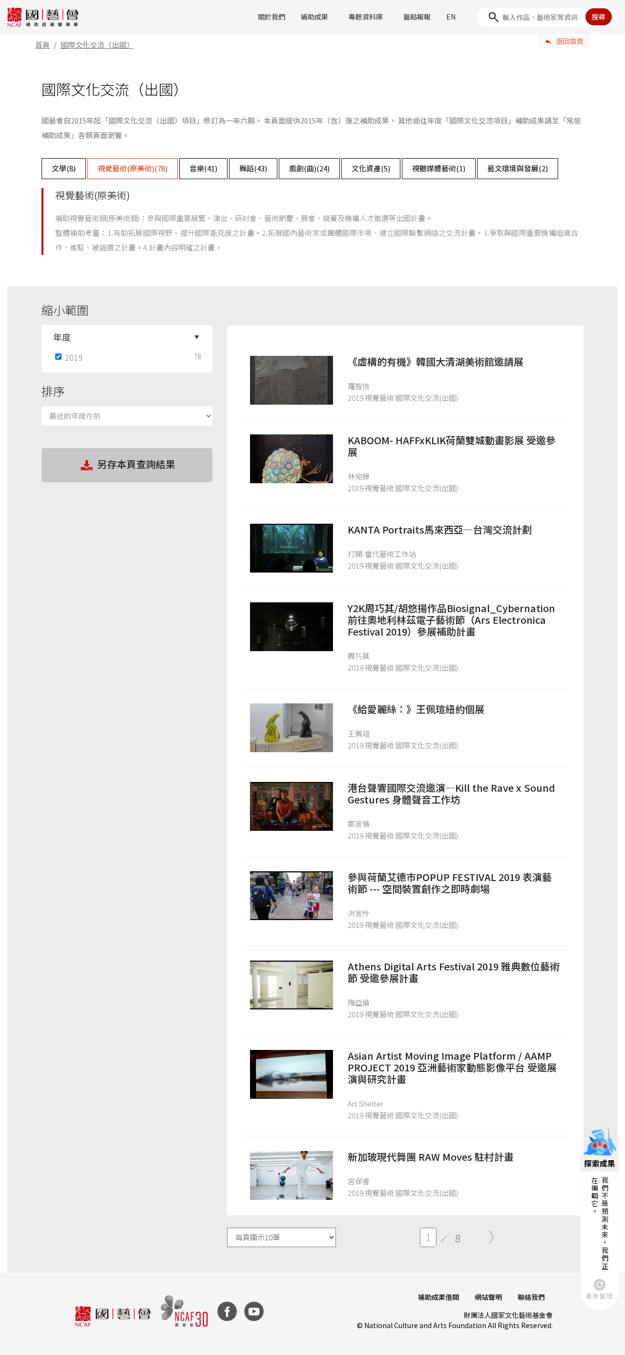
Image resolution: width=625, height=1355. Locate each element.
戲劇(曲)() (309, 168)
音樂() (203, 168)
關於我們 (271, 16)
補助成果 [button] (314, 16)
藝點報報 (417, 16)
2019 (74, 357)
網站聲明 (488, 1297)
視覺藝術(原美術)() (132, 168)
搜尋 (598, 16)
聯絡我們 (531, 1297)
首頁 (42, 45)
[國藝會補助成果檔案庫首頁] (43, 17)
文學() (64, 168)
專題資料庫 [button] (366, 16)
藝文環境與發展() (517, 168)
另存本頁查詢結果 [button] (136, 464)
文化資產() (371, 168)
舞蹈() (253, 168)
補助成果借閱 (438, 1297)
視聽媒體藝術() (438, 168)
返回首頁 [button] (569, 41)
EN (451, 16)
